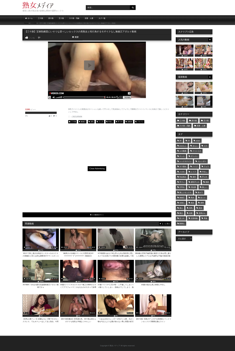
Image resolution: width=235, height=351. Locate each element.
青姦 (205, 218)
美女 (200, 208)
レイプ (193, 172)
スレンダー (202, 161)
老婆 (191, 213)
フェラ (101, 122)
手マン (182, 182)
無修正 (83, 122)
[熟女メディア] (38, 5)
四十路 (50, 18)
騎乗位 (182, 223)
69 (189, 141)
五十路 (61, 18)
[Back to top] (227, 343)
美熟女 (130, 122)
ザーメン (194, 156)
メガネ (182, 172)
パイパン (140, 122)
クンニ (182, 156)
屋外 (194, 177)
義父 (181, 213)
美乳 (92, 122)
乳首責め (182, 177)
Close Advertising (97, 169)
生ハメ (203, 198)
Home (26, 23)
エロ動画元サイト (98, 215)
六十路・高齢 (74, 18)
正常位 (182, 187)
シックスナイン (185, 161)
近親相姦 (194, 218)
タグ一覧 (102, 18)
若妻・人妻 (89, 18)
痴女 (192, 203)
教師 (207, 182)
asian (198, 141)
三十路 (40, 18)
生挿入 (182, 203)
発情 (202, 203)
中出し (110, 122)
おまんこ (182, 146)
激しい (204, 187)
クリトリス (197, 151)
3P (180, 141)
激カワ (200, 192)
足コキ (182, 218)
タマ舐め (182, 166)
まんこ (195, 146)
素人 (181, 208)
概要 (76, 37)
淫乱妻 (193, 187)
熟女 (192, 198)
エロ (205, 146)
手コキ (120, 122)
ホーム (30, 18)
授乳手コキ (195, 182)
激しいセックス (185, 192)
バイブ (195, 166)
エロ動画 (182, 151)
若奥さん (202, 213)
